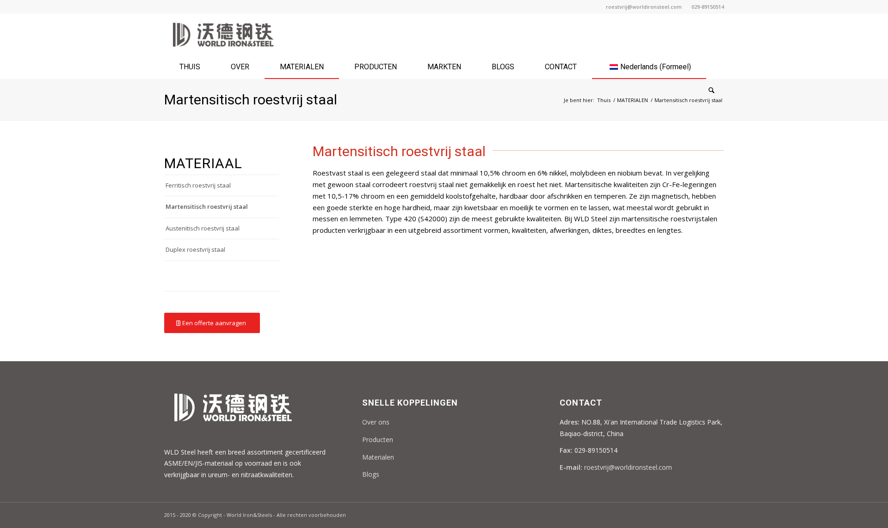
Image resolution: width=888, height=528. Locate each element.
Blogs (370, 474)
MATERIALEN (632, 100)
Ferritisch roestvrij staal (198, 185)
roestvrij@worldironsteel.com (644, 6)
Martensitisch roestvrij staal (250, 99)
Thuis (603, 100)
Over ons (375, 422)
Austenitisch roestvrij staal (203, 228)
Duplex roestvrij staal (195, 249)
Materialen (378, 457)
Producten (377, 439)
